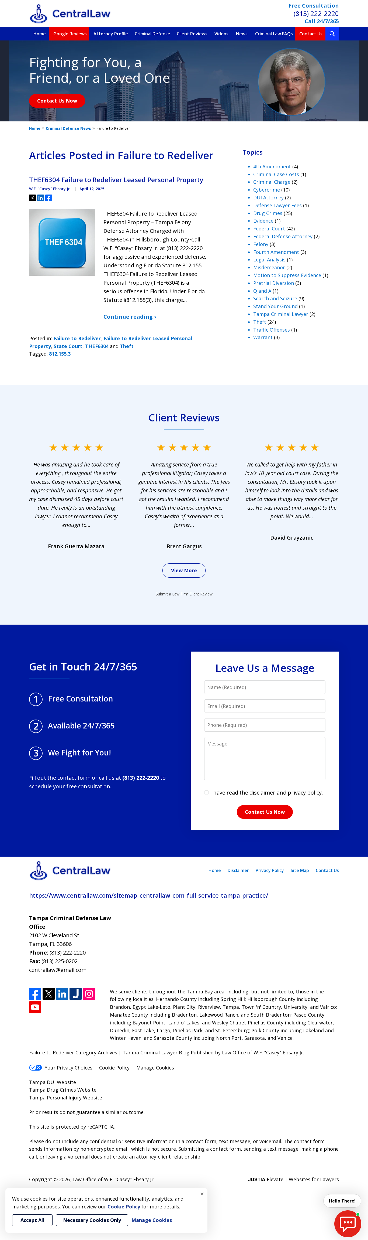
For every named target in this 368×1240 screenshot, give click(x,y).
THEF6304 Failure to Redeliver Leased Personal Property (116, 180)
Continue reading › (129, 316)
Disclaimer (238, 870)
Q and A (262, 291)
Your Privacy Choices (68, 1067)
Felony (260, 244)
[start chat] (347, 1223)
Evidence (263, 220)
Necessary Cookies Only (92, 1220)
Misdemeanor (269, 267)
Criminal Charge (271, 182)
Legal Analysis (269, 259)
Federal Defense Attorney (283, 236)
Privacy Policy (270, 870)
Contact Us (310, 34)
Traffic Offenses (271, 329)
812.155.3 (60, 353)
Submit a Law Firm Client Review (184, 594)
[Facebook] (35, 994)
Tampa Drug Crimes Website (62, 1089)
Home (39, 34)
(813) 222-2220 (316, 13)
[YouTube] (35, 1007)
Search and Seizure (275, 298)
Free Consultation (314, 5)
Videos (221, 34)
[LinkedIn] (62, 994)
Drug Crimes (267, 213)
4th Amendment (272, 166)
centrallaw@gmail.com (57, 969)
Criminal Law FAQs (274, 34)
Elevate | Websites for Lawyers (293, 1179)
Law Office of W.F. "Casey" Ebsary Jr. (113, 1179)
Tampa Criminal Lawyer (280, 314)
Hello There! (342, 1201)
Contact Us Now (57, 100)
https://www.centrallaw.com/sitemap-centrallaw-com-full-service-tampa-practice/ (148, 895)
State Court (68, 346)
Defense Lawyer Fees (277, 205)
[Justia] (76, 994)
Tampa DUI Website (52, 1082)
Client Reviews (192, 34)
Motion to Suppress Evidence (287, 275)
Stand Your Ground (275, 306)
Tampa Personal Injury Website (65, 1097)
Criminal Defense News (68, 128)
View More (184, 570)
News (242, 34)
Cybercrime (266, 189)
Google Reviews (70, 34)
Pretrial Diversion (273, 283)
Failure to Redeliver (77, 338)
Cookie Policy (114, 1067)
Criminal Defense (152, 34)
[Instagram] (89, 994)
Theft (127, 346)
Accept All (32, 1220)
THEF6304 (97, 346)
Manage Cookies (155, 1067)
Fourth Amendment (276, 252)
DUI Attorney (268, 197)
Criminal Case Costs (276, 174)
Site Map (300, 870)
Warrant (263, 337)
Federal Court (269, 228)
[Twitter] (49, 994)
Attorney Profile (110, 34)
